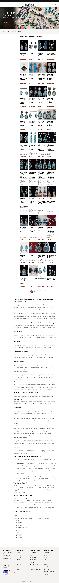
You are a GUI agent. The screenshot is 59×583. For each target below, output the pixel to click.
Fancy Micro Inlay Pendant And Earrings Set (51, 53)
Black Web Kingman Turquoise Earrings (41, 53)
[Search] (49, 4)
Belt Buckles (19, 522)
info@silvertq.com (9, 555)
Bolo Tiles (19, 552)
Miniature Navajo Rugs (21, 527)
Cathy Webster (17, 418)
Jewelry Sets (19, 534)
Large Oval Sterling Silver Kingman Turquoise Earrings (41, 256)
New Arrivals (46, 552)
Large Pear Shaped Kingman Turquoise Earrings (51, 255)
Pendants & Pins (20, 530)
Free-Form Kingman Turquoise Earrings (31, 76)
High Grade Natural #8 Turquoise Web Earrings (42, 123)
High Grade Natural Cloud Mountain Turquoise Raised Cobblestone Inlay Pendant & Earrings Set (24, 203)
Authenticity (46, 574)
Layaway (46, 573)
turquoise (44, 316)
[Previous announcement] (3, 1)
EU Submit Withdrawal (49, 560)
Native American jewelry (36, 354)
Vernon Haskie (33, 559)
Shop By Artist (47, 555)
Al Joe (31, 555)
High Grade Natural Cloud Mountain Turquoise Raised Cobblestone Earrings (41, 148)
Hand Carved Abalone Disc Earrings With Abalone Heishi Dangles (42, 77)
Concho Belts (19, 525)
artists (26, 489)
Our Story (46, 557)
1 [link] (31, 291)
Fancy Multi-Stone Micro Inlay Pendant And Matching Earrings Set (23, 77)
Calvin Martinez (17, 410)
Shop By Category (48, 554)
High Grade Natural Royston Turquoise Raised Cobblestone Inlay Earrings (33, 202)
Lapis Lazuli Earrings (32, 254)
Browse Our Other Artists (35, 569)
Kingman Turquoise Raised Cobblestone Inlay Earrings (23, 256)
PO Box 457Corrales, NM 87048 (9, 560)
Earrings (18, 559)
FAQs (45, 576)
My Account (46, 569)
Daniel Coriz (37, 428)
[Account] (55, 4)
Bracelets (18, 524)
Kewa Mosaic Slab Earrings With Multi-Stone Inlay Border (51, 200)
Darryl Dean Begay (34, 560)
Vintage (18, 569)
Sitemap (45, 564)
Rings (17, 532)
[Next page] (44, 291)
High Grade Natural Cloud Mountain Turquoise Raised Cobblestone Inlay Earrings (23, 174)
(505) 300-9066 (8, 552)
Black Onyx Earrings (32, 52)
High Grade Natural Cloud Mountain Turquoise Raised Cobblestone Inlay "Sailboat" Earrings (51, 149)
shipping (29, 500)
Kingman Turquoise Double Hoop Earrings (32, 229)
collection (50, 396)
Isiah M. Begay (33, 566)
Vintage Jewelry (20, 535)
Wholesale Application (49, 571)
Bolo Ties (18, 520)
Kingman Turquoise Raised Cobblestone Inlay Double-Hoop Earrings (51, 231)
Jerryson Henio (17, 450)
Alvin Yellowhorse (34, 567)
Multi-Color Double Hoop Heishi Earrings (51, 278)
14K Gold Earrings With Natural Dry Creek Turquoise (24, 53)
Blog (45, 562)
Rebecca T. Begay (34, 564)
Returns (45, 559)
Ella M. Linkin (33, 557)
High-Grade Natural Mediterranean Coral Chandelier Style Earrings (42, 201)
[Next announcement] (55, 1)
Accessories (19, 537)
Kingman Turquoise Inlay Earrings (42, 229)
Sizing (45, 567)
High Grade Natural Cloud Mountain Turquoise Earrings (23, 147)
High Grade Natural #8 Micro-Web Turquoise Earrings (50, 77)
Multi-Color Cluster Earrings (33, 277)
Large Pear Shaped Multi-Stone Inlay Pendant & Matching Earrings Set (23, 280)
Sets (17, 567)
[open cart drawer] (52, 4)
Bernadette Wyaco (18, 401)
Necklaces (18, 529)
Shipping (46, 566)
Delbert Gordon (33, 554)
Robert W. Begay (34, 562)
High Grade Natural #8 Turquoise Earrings (32, 100)
